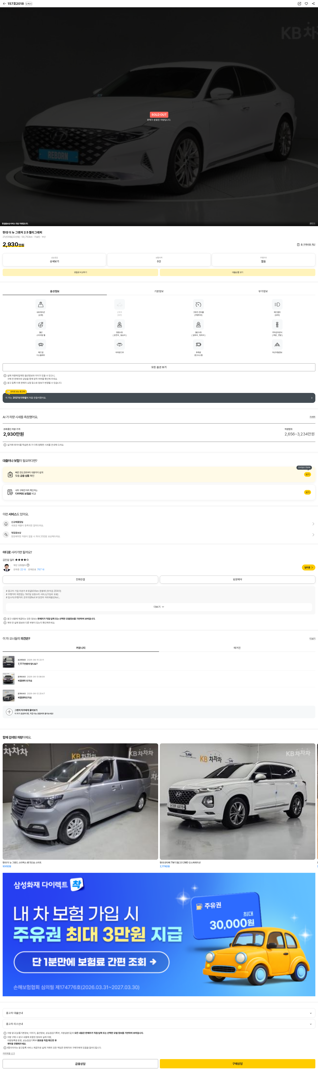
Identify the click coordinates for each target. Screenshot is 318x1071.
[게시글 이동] (159, 661)
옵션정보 (54, 291)
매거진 (237, 647)
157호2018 (20, 4)
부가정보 (263, 291)
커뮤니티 (80, 647)
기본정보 (159, 291)
